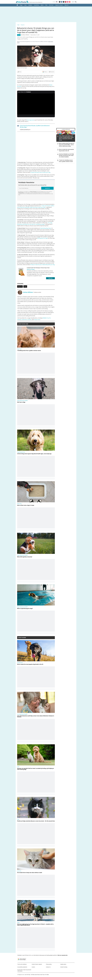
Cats (25, 5)
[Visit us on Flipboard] (69, 2)
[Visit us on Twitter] (63, 2)
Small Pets (36, 5)
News (19, 35)
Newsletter (52, 71)
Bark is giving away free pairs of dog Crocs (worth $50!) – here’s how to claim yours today (66, 145)
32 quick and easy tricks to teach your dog (40, 172)
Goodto (29, 319)
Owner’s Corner (59, 5)
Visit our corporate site (62, 955)
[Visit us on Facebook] (61, 2)
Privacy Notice (21, 192)
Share (20, 71)
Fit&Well (44, 318)
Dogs (21, 5)
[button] (74, 1)
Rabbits (30, 5)
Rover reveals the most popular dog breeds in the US (66, 150)
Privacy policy (49, 964)
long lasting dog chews (45, 228)
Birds (42, 5)
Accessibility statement (22, 967)
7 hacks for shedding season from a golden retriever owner (66, 161)
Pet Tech (51, 5)
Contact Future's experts (37, 964)
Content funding (63, 967)
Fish (46, 5)
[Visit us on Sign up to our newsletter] (59, 2)
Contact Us (48, 967)
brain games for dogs (43, 238)
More (66, 5)
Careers (33, 967)
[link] (21, 272)
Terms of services (33, 191)
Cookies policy (63, 964)
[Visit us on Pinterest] (65, 2)
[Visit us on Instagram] (67, 2)
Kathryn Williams (25, 34)
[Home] (17, 5)
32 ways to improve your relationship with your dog (42, 264)
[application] (36, 104)
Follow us (45, 71)
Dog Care (22, 24)
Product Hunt (37, 319)
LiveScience (24, 319)
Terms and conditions (22, 964)
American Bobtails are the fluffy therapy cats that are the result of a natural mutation (66, 155)
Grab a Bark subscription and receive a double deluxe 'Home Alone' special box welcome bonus (66, 138)
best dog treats (30, 120)
